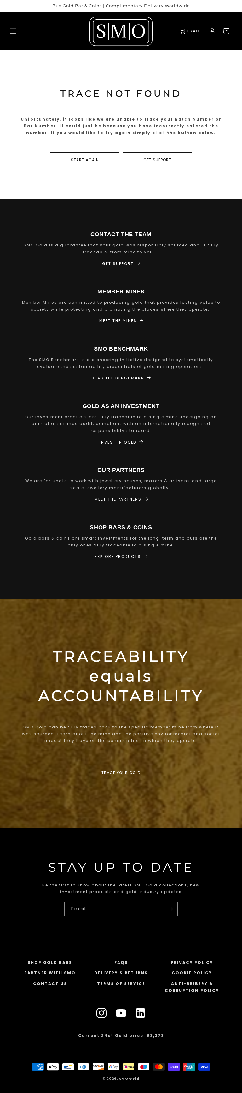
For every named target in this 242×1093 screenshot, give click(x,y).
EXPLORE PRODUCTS (118, 556)
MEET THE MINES (118, 320)
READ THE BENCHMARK (118, 378)
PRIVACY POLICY (192, 962)
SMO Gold (129, 1078)
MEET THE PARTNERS (118, 499)
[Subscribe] (170, 909)
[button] (13, 31)
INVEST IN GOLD (118, 442)
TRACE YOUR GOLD (121, 772)
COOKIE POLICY (192, 973)
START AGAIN (85, 159)
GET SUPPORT (157, 159)
